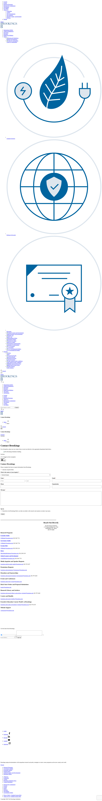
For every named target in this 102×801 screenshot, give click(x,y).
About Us (6, 10)
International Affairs (8, 30)
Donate (5, 19)
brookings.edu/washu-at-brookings (9, 604)
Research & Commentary (10, 5)
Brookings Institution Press (10, 780)
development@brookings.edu (23, 575)
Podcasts (6, 790)
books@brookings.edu (6, 587)
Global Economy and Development (12, 772)
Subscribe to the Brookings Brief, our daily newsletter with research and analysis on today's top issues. (26, 511)
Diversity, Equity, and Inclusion (14, 16)
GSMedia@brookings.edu (7, 543)
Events (5, 3)
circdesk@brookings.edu (27, 593)
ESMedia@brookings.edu (7, 538)
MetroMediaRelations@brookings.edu (10, 553)
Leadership (9, 11)
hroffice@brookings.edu (17, 599)
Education (6, 32)
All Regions (6, 393)
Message (3, 490)
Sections (3, 434)
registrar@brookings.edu (23, 604)
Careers (8, 12)
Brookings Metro (8, 774)
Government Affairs (8, 792)
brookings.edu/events (6, 581)
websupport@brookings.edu (7, 610)
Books (5, 788)
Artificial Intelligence (9, 31)
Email (54, 478)
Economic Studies (8, 770)
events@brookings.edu (16, 581)
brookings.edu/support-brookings (8, 575)
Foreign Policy (7, 771)
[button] (51, 457)
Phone (2, 484)
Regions (5, 351)
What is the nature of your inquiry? (10, 472)
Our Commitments (11, 14)
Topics (5, 36)
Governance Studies (8, 768)
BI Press (9, 18)
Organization (55, 484)
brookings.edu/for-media (6, 564)
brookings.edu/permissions (7, 570)
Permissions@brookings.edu (20, 570)
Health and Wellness (8, 35)
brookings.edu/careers (6, 599)
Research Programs (8, 4)
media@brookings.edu (17, 564)
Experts (5, 1)
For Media (6, 8)
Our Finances (10, 15)
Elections (6, 34)
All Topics (6, 391)
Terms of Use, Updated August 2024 (12, 796)
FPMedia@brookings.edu (7, 548)
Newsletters (6, 7)
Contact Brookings (8, 782)
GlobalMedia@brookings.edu (8, 558)
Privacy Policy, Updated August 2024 (12, 795)
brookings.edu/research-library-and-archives (11, 593)
